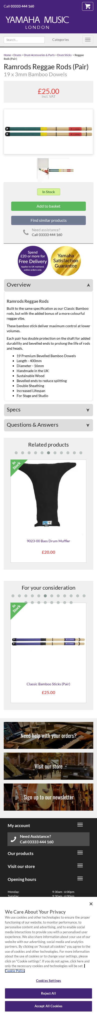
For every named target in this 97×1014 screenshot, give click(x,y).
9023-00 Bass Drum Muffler (48, 541)
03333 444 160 (22, 6)
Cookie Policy (15, 971)
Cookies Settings (48, 981)
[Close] (91, 903)
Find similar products (49, 220)
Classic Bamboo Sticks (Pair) (48, 684)
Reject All (48, 993)
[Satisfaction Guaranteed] (65, 260)
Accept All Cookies (48, 1006)
